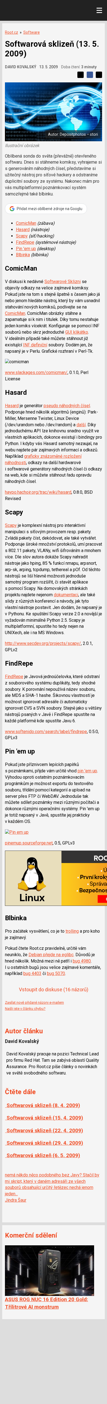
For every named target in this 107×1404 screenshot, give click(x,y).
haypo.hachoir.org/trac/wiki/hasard (38, 492)
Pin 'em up (26, 248)
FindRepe (25, 242)
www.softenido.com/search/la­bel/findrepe (46, 731)
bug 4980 (82, 961)
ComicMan (26, 223)
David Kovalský (20, 67)
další (81, 424)
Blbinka (23, 254)
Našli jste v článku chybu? (25, 1008)
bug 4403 (32, 973)
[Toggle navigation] (99, 10)
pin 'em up (87, 770)
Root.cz (11, 32)
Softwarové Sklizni (62, 281)
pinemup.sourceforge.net (29, 843)
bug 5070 (56, 973)
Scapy (22, 236)
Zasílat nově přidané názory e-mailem (34, 1002)
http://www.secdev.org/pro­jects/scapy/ (43, 643)
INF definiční (35, 344)
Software (31, 32)
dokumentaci (66, 594)
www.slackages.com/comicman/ (36, 372)
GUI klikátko (76, 332)
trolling (72, 931)
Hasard (23, 229)
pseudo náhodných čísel (67, 405)
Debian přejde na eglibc (51, 954)
